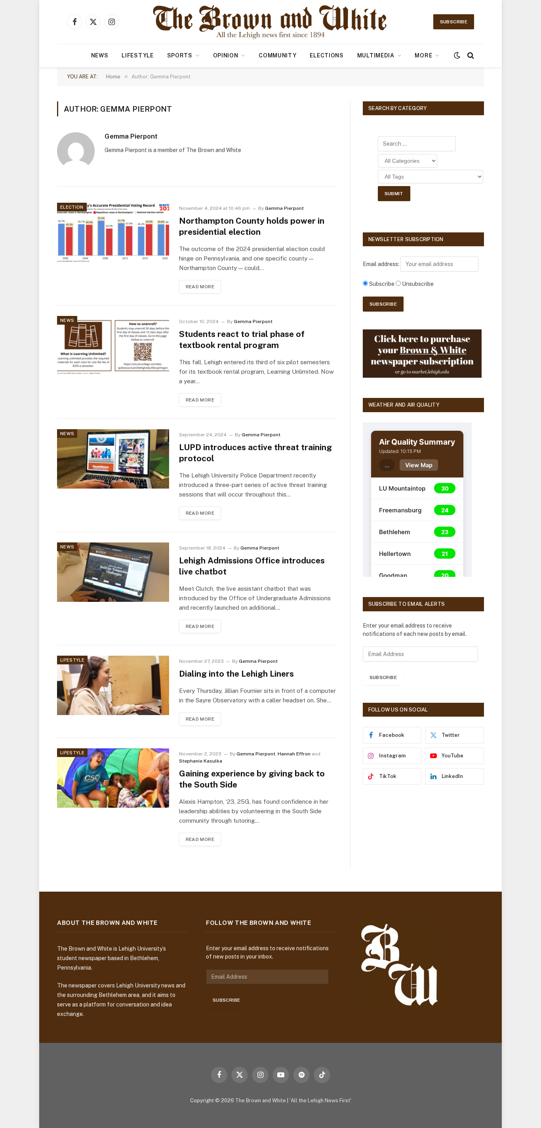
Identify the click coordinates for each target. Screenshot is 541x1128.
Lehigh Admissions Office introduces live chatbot (252, 566)
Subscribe (453, 22)
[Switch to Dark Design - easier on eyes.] (457, 55)
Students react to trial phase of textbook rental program (242, 339)
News (100, 55)
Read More (200, 286)
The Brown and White (260, 1100)
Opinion (225, 55)
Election (72, 207)
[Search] (470, 56)
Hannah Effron (294, 754)
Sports (179, 55)
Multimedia (375, 55)
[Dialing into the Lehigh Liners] (113, 685)
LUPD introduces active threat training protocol (255, 453)
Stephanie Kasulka (200, 761)
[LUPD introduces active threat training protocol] (113, 459)
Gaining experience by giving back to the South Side (252, 779)
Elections (326, 55)
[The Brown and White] (270, 22)
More (423, 55)
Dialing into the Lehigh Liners (236, 674)
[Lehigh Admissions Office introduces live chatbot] (113, 572)
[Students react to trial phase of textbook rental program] (113, 345)
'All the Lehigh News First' (320, 1100)
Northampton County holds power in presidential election (251, 226)
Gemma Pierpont (131, 136)
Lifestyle (137, 55)
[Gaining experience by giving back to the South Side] (113, 778)
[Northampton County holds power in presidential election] (113, 232)
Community (277, 55)
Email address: (381, 264)
